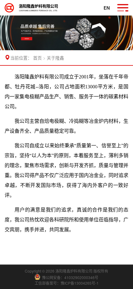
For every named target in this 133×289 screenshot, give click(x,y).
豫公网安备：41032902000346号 (70, 277)
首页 (37, 58)
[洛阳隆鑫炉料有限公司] (12, 7)
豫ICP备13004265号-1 (80, 283)
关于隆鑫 (55, 58)
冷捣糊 (76, 121)
